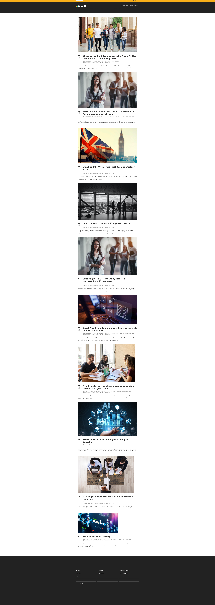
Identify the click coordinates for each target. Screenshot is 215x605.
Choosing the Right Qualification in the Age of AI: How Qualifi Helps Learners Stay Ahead (110, 57)
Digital (95, 116)
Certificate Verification (89, 8)
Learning (98, 62)
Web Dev (86, 391)
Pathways (102, 61)
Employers (97, 8)
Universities (116, 61)
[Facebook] (133, 1)
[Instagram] (137, 1)
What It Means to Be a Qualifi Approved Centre (106, 223)
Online (103, 62)
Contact (133, 8)
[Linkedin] (135, 1)
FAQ (123, 8)
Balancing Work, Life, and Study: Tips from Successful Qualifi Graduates (104, 280)
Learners (81, 8)
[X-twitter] (138, 1)
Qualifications (108, 8)
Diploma (94, 62)
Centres (102, 8)
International (128, 8)
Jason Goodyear (87, 61)
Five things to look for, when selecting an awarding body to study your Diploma (108, 387)
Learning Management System (107, 116)
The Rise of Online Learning (97, 536)
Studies (112, 61)
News (99, 61)
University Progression (116, 8)
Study (109, 62)
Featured (95, 61)
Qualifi (106, 62)
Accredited (86, 62)
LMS (100, 62)
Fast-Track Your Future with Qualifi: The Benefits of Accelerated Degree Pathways (108, 112)
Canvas (90, 62)
